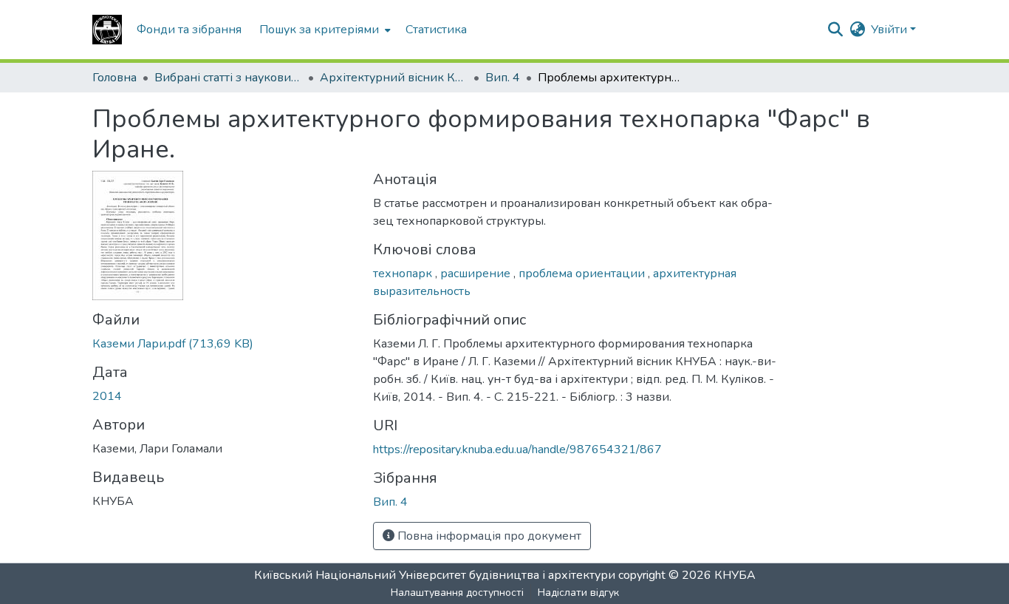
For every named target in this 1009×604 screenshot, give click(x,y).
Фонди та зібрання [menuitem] (189, 29)
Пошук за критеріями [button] (319, 29)
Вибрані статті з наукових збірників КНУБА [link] (228, 77)
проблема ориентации (583, 273)
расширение (476, 273)
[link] (223, 344)
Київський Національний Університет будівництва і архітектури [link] (434, 575)
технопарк (404, 273)
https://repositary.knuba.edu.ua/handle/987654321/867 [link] (517, 449)
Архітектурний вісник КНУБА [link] (394, 77)
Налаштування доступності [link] (457, 593)
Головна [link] (114, 77)
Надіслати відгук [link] (578, 593)
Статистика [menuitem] (436, 29)
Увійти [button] (890, 29)
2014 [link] (107, 396)
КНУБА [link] (735, 575)
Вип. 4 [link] (502, 77)
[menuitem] (323, 29)
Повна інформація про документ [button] (487, 536)
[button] (107, 29)
